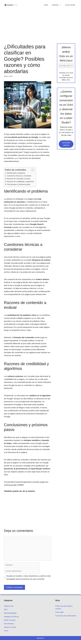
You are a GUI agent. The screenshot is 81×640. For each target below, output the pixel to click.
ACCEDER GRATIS (66, 144)
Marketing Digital (10, 613)
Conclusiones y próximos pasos (18, 184)
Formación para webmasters (65, 616)
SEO (5, 609)
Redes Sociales (10, 620)
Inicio (46, 5)
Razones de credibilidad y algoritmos (20, 181)
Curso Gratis (70, 5)
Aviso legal (59, 612)
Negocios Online (10, 627)
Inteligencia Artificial (11, 617)
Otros (6, 631)
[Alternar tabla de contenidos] (32, 170)
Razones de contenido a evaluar (18, 179)
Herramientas (9, 624)
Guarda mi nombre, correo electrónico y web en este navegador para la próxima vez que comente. (28, 577)
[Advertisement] (40, 25)
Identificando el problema (16, 173)
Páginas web (8, 606)
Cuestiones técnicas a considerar (19, 176)
